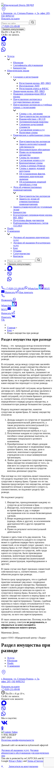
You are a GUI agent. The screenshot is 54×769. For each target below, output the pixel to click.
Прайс (10, 228)
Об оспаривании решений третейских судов (32, 183)
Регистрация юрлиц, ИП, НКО (35, 83)
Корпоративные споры (31, 163)
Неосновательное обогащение (34, 149)
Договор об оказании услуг (15, 750)
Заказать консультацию (13, 29)
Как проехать (26, 292)
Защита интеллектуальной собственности (32, 145)
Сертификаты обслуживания (28, 65)
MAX (47, 288)
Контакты (18, 256)
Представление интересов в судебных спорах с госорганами (32, 106)
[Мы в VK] (4, 725)
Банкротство (19, 68)
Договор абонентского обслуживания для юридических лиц (25, 753)
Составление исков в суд (32, 130)
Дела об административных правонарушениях (27, 188)
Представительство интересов (34, 116)
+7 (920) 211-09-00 (10, 26)
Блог (15, 248)
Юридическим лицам (18, 70)
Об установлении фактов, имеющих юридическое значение (32, 176)
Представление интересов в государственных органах (27, 100)
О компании (13, 231)
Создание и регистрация (25, 77)
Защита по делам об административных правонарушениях (29, 201)
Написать (9, 292)
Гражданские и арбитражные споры (31, 135)
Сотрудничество (21, 253)
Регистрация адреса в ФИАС (34, 88)
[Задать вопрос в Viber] (3, 45)
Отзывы (17, 251)
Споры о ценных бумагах (32, 165)
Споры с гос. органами (31, 113)
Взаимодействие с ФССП (32, 119)
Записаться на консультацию (23, 766)
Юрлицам (18, 62)
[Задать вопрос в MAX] (3, 40)
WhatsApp (33, 288)
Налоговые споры (28, 132)
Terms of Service (35, 761)
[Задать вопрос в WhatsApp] (3, 51)
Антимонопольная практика (33, 121)
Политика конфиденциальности (17, 740)
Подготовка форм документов (28, 220)
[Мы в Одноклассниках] (2, 729)
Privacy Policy (16, 761)
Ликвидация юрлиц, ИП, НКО (29, 91)
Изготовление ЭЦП (29, 86)
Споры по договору (29, 157)
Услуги (10, 56)
